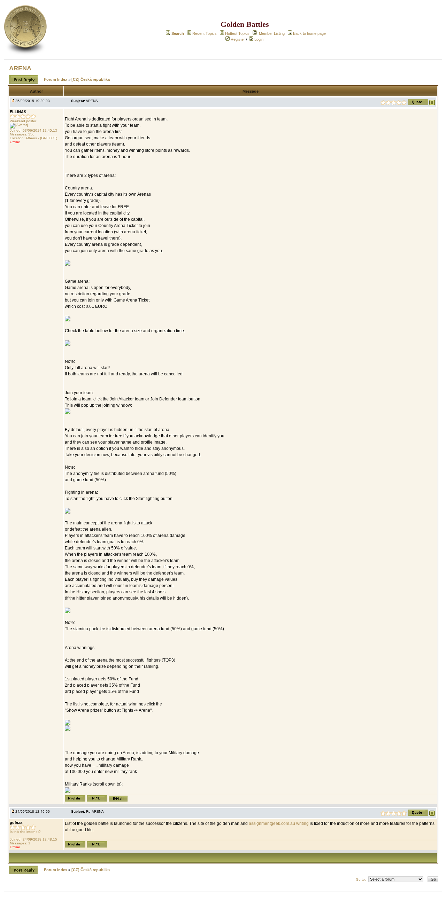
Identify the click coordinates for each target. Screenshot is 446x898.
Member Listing (272, 33)
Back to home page (309, 33)
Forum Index (56, 79)
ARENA (20, 68)
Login (258, 39)
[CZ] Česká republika (90, 79)
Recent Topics (204, 33)
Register (237, 39)
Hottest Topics (237, 33)
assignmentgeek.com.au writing (279, 823)
